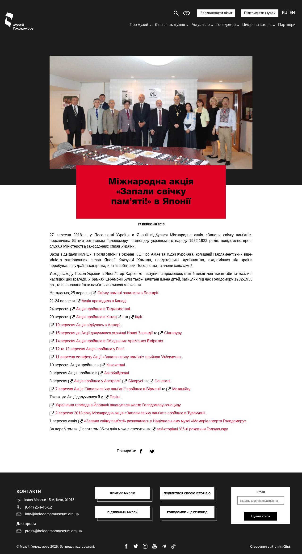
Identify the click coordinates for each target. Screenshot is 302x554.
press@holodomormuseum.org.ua (53, 531)
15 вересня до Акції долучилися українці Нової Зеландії (104, 333)
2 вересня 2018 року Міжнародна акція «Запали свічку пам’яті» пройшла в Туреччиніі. (130, 413)
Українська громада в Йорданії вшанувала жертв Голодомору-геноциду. (118, 405)
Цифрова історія (257, 25)
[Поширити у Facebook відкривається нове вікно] (143, 449)
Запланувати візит (216, 13)
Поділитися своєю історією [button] (187, 493)
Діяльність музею (170, 25)
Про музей (139, 25)
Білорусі (135, 381)
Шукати (159, 13)
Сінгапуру (172, 333)
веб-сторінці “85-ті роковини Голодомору (193, 429)
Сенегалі (162, 381)
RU (284, 13)
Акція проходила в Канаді (104, 301)
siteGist (283, 547)
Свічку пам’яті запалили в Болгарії (127, 293)
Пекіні (115, 397)
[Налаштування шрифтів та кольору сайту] (187, 13)
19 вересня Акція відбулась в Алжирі (87, 325)
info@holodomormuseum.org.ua (52, 514)
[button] (124, 495)
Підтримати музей (260, 13)
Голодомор (226, 25)
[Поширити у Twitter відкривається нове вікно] (154, 449)
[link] (124, 514)
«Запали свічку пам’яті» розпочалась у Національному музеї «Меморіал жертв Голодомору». (165, 421)
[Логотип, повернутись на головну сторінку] (19, 21)
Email (260, 492)
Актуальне (201, 25)
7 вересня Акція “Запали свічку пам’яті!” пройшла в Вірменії (108, 389)
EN (292, 13)
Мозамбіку (181, 389)
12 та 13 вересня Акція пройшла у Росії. (90, 349)
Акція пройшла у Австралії (97, 381)
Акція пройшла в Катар (96, 317)
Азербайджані (116, 373)
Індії (138, 317)
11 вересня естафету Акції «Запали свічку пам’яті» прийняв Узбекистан (118, 357)
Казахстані (115, 365)
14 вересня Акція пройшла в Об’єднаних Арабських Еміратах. (109, 341)
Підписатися (260, 516)
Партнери (286, 25)
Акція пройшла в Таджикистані (103, 309)
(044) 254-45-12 (38, 507)
